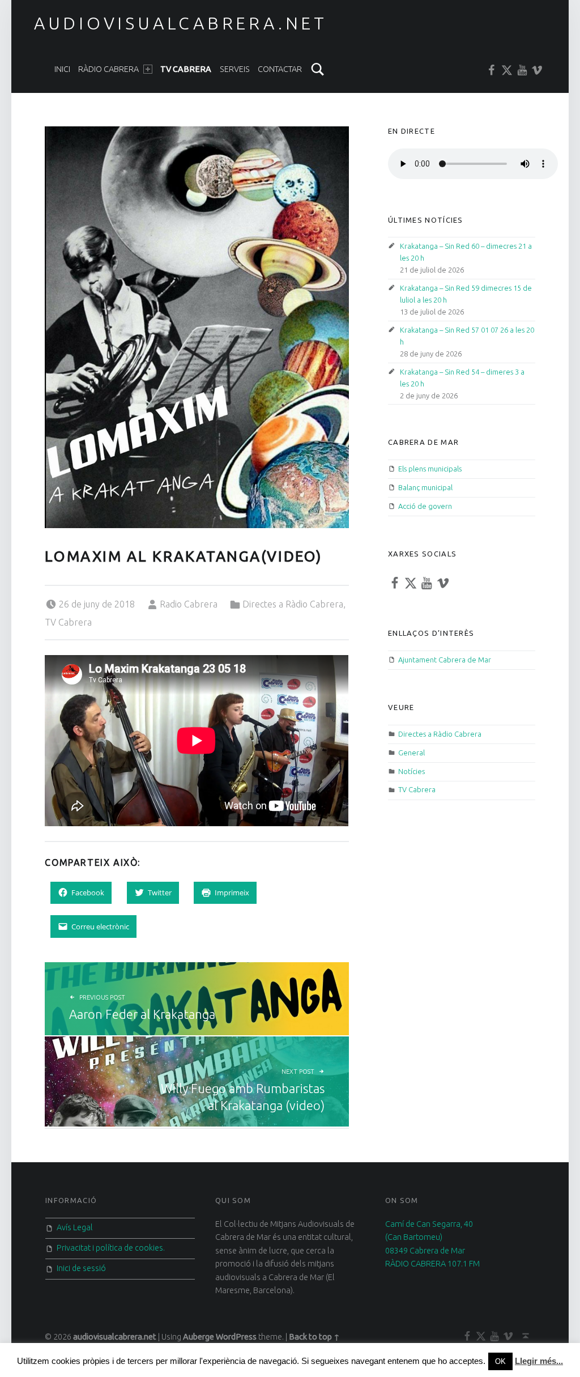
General (411, 752)
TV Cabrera (185, 69)
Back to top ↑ (314, 1336)
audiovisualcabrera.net (180, 23)
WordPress (236, 1336)
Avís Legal (75, 1227)
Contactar (280, 69)
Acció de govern (425, 506)
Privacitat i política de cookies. (111, 1247)
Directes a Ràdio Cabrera (292, 604)
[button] (196, 327)
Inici (62, 69)
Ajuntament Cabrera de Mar (444, 660)
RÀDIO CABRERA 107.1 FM (432, 1263)
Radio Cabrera (189, 604)
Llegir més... (539, 1361)
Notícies (411, 771)
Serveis (235, 69)
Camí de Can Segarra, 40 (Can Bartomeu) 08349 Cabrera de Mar (429, 1237)
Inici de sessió (81, 1268)
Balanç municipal (425, 487)
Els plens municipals (430, 469)
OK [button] (500, 1361)
